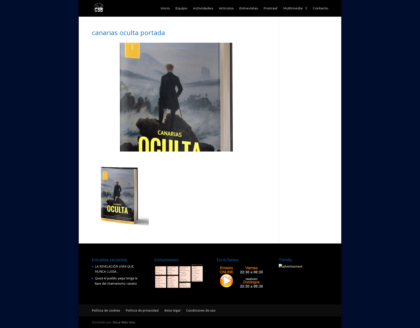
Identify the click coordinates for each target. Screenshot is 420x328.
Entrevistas (248, 8)
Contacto (320, 8)
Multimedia (293, 8)
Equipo (181, 8)
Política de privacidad (142, 310)
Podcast (271, 8)
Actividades (203, 8)
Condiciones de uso (200, 310)
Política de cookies (106, 310)
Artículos (226, 8)
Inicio (165, 8)
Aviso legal (172, 310)
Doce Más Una (124, 322)
